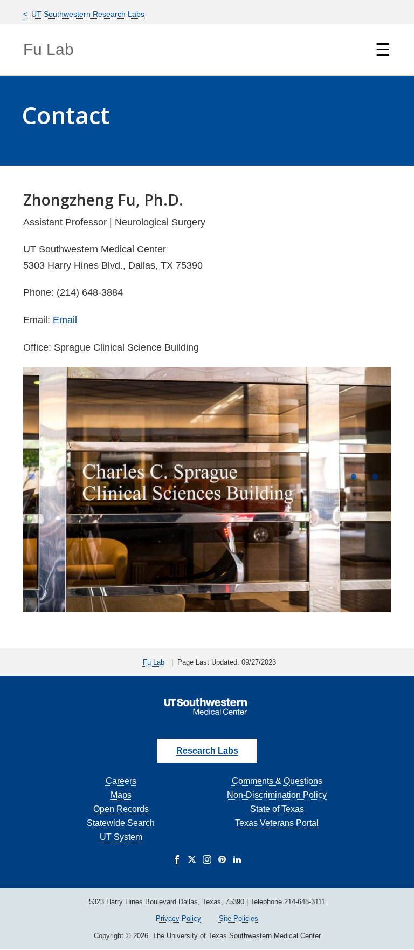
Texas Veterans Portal (277, 823)
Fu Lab (48, 49)
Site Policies (238, 918)
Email (65, 320)
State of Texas (277, 809)
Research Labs (207, 750)
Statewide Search (121, 823)
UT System (121, 837)
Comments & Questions (277, 780)
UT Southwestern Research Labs (86, 14)
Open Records (121, 809)
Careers (121, 780)
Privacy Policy (178, 918)
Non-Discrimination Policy (277, 794)
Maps (121, 794)
